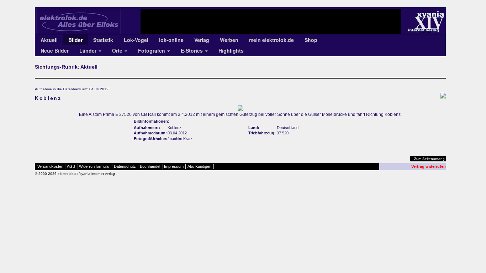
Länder (88, 50)
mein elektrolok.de (271, 39)
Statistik (103, 39)
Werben (229, 39)
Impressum (174, 166)
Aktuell (49, 39)
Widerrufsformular (94, 166)
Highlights (231, 50)
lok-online (171, 39)
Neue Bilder (55, 50)
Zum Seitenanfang (429, 159)
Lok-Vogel (136, 39)
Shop (311, 39)
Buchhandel (150, 166)
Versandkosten (50, 166)
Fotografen (152, 50)
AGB (71, 166)
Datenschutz (125, 166)
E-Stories (192, 50)
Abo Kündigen (199, 166)
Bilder (75, 39)
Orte (118, 50)
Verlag (201, 39)
